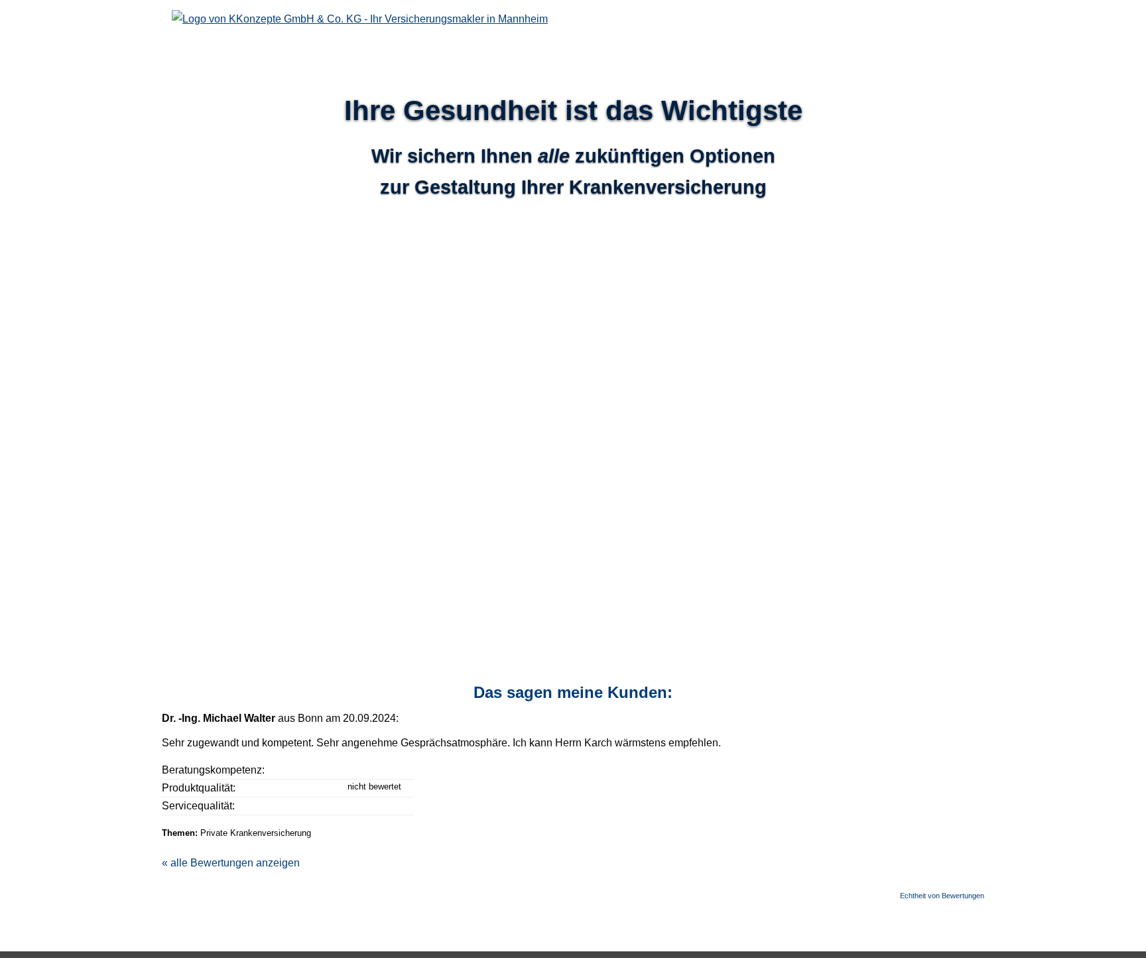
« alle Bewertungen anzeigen (231, 862)
